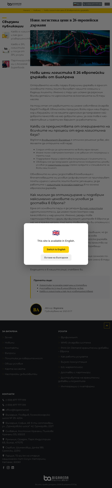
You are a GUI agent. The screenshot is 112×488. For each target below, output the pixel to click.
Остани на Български (56, 257)
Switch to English (56, 249)
